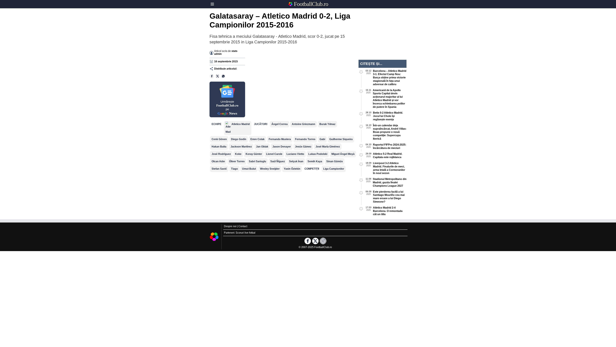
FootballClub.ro (311, 4)
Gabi (322, 139)
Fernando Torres (305, 139)
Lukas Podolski (317, 154)
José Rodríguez (221, 154)
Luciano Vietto (295, 154)
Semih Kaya (315, 161)
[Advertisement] (327, 68)
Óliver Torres (237, 161)
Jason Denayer (281, 146)
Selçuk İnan (296, 161)
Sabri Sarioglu (257, 161)
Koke (238, 154)
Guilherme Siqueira (341, 139)
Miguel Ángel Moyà (343, 154)
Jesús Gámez (303, 146)
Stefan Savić (219, 168)
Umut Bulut (249, 168)
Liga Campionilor (333, 168)
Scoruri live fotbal (245, 232)
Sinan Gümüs (334, 161)
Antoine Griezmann (303, 124)
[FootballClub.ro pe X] (315, 241)
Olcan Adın (218, 161)
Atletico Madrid (240, 124)
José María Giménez (328, 146)
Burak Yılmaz (327, 124)
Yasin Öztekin (292, 168)
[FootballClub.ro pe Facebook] (307, 241)
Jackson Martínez (241, 146)
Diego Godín (238, 139)
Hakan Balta (219, 146)
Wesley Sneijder (270, 168)
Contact (242, 226)
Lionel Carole (274, 154)
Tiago (234, 168)
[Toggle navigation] (212, 4)
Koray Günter (254, 154)
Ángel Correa (279, 124)
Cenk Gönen (219, 139)
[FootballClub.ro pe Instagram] (323, 241)
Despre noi (230, 226)
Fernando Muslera (280, 139)
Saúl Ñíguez (277, 161)
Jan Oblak (262, 146)
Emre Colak (257, 139)
